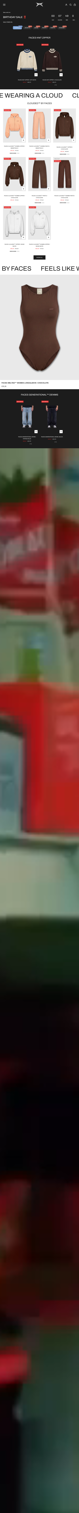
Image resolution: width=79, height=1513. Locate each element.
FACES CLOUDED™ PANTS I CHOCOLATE (39, 196)
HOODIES (62, 27)
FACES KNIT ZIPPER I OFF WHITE (27, 80)
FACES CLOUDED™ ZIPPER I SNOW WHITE (14, 245)
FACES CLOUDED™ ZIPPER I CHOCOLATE (65, 148)
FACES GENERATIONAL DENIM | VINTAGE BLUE (27, 437)
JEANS (37, 27)
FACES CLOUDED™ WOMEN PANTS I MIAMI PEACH (39, 147)
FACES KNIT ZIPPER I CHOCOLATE (52, 80)
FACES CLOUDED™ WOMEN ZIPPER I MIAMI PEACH (14, 147)
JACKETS (28, 27)
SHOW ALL (39, 257)
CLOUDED (18, 27)
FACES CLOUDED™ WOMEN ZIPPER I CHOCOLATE (14, 196)
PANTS (45, 27)
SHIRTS (53, 27)
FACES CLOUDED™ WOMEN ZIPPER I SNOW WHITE (39, 245)
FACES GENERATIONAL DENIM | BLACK (52, 436)
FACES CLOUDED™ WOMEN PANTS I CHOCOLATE (64, 196)
